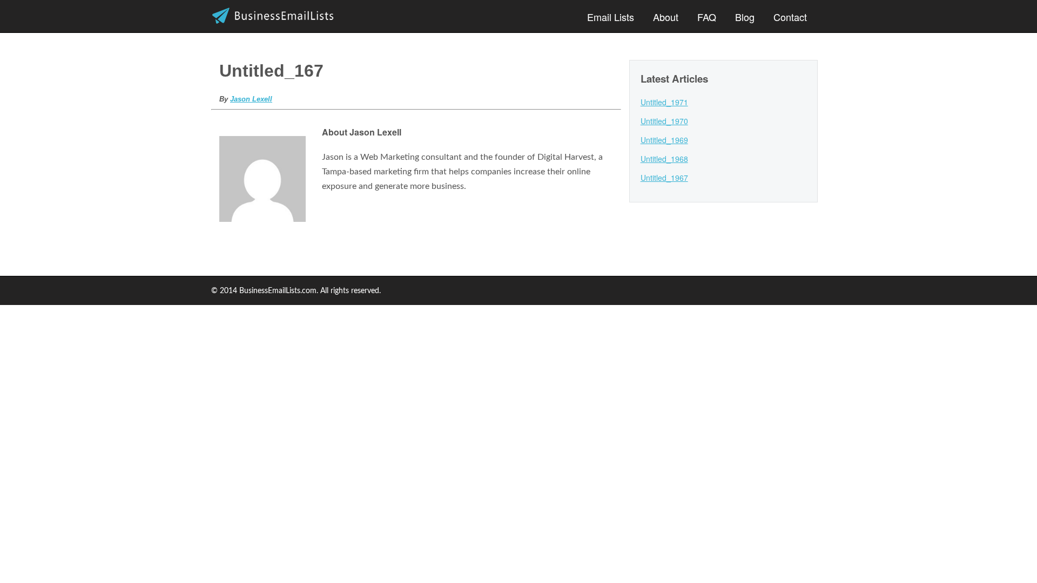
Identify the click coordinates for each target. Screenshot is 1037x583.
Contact (790, 17)
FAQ (706, 17)
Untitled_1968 (664, 158)
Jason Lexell (251, 99)
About (665, 17)
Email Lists (610, 17)
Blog (745, 17)
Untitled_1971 (664, 102)
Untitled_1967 (664, 177)
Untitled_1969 (664, 139)
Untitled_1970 (664, 121)
